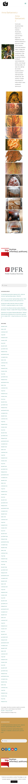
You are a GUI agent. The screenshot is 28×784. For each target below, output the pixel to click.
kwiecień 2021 (4, 491)
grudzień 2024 (4, 376)
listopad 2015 (4, 673)
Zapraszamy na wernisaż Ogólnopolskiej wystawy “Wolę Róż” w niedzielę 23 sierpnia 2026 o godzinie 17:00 (12, 730)
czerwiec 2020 (4, 519)
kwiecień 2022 (4, 457)
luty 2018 (3, 597)
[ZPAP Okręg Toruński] (5, 3)
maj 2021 (3, 488)
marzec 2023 (4, 427)
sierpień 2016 (4, 648)
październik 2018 (5, 575)
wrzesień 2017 (4, 611)
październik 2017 (5, 609)
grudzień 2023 (4, 404)
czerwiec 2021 (4, 485)
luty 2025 (3, 374)
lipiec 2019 (3, 550)
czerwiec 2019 (4, 553)
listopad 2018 (4, 572)
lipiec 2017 (3, 617)
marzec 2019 (4, 561)
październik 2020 (5, 508)
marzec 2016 (4, 662)
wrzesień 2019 (4, 544)
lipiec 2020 (3, 516)
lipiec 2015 (3, 684)
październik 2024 (5, 382)
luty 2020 (3, 530)
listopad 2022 (4, 438)
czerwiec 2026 (4, 332)
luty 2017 (3, 631)
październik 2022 (5, 441)
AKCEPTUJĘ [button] (14, 781)
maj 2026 (3, 334)
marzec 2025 (4, 371)
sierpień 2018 (4, 581)
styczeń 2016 (4, 667)
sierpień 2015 (4, 681)
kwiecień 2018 (4, 592)
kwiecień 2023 (4, 424)
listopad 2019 (4, 539)
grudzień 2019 (4, 536)
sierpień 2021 (4, 480)
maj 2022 (3, 455)
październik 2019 (5, 541)
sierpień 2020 (4, 513)
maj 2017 (3, 623)
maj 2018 (3, 589)
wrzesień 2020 (4, 511)
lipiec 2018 (3, 583)
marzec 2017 (4, 628)
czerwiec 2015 (4, 687)
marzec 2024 (4, 396)
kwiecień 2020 (4, 525)
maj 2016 (3, 656)
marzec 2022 (4, 460)
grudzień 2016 (4, 637)
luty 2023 (3, 429)
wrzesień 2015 (4, 679)
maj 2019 (3, 555)
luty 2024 (3, 399)
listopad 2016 (4, 639)
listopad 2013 (4, 701)
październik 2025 (5, 354)
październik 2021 (5, 474)
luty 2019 (3, 564)
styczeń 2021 (4, 499)
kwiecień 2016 (4, 659)
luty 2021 (3, 497)
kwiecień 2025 (4, 368)
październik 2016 (5, 642)
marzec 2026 (4, 340)
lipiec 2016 (3, 651)
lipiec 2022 (3, 449)
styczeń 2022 (4, 466)
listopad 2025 (4, 351)
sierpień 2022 (4, 446)
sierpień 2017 (4, 614)
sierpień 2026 (4, 326)
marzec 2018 (4, 595)
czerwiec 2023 (4, 418)
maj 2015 (3, 690)
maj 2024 (3, 390)
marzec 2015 (4, 695)
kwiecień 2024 (4, 393)
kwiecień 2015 (4, 693)
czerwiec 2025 (4, 362)
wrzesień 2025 (4, 357)
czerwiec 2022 (4, 452)
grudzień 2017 (4, 603)
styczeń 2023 (4, 432)
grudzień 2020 (4, 502)
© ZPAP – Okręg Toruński (6, 710)
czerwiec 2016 (4, 653)
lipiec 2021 (3, 483)
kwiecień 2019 (4, 558)
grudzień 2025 (4, 348)
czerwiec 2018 (4, 586)
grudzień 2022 (4, 435)
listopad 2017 (4, 606)
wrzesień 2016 (4, 645)
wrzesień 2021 (4, 477)
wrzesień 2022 (4, 443)
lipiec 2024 (3, 385)
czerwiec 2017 (4, 620)
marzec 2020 (4, 527)
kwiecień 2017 (4, 625)
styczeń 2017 (4, 634)
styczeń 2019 (4, 567)
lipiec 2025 (3, 360)
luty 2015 (3, 698)
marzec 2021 (4, 494)
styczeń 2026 (4, 346)
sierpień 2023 (4, 415)
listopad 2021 (4, 471)
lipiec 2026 (3, 329)
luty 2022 (3, 463)
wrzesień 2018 (4, 578)
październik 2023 (5, 410)
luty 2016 (3, 665)
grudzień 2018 (4, 569)
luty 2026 (3, 343)
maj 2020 (3, 522)
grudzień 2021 (4, 469)
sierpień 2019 (4, 547)
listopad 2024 (4, 379)
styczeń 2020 (4, 533)
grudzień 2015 (4, 670)
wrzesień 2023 (4, 413)
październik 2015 (5, 676)
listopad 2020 (4, 505)
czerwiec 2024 (4, 388)
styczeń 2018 (4, 600)
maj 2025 (3, 365)
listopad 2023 (4, 407)
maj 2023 (3, 421)
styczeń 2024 (4, 401)
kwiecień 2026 (4, 337)
